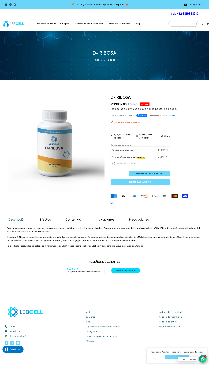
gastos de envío (124, 108)
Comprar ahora (140, 181)
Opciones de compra (121, 145)
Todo (96, 60)
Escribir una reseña (126, 270)
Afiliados (90, 341)
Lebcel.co (17, 361)
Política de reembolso (170, 317)
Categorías (91, 331)
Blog (88, 321)
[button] (202, 23)
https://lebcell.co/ (17, 336)
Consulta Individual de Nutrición (102, 336)
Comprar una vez (124, 150)
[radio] (113, 150)
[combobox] (183, 24)
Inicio (88, 312)
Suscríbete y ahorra (130, 157)
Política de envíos (168, 321)
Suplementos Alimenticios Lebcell (103, 326)
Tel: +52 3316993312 (184, 14)
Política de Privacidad (170, 312)
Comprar (90, 317)
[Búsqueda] (196, 24)
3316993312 (14, 326)
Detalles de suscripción (126, 163)
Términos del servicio (170, 326)
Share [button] (167, 136)
